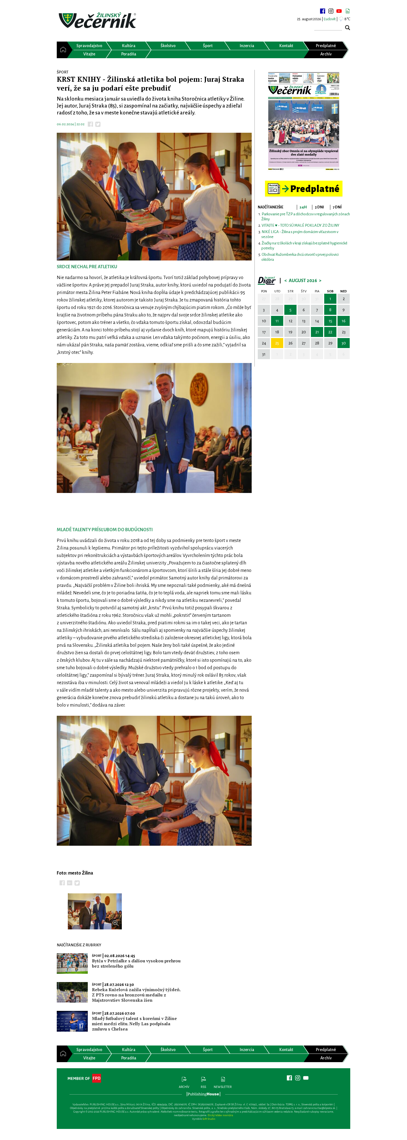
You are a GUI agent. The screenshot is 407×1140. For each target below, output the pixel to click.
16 (344, 321)
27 (264, 298)
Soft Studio (209, 1118)
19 (290, 332)
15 (330, 321)
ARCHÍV (184, 1086)
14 (317, 321)
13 (303, 321)
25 (277, 343)
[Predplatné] (303, 183)
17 (264, 332)
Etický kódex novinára (220, 1115)
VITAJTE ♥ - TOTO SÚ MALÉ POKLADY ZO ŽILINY (300, 225)
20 (304, 332)
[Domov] (62, 50)
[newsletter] (347, 11)
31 (317, 298)
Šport (97, 955)
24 (264, 343)
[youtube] (339, 11)
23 (344, 332)
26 (290, 343)
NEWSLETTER (223, 1086)
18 (277, 332)
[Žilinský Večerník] (98, 20)
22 (330, 332)
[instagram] (331, 11)
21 (317, 332)
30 (304, 298)
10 (264, 321)
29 (290, 298)
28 (277, 298)
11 (277, 321)
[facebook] (322, 11)
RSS (203, 1086)
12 (290, 321)
